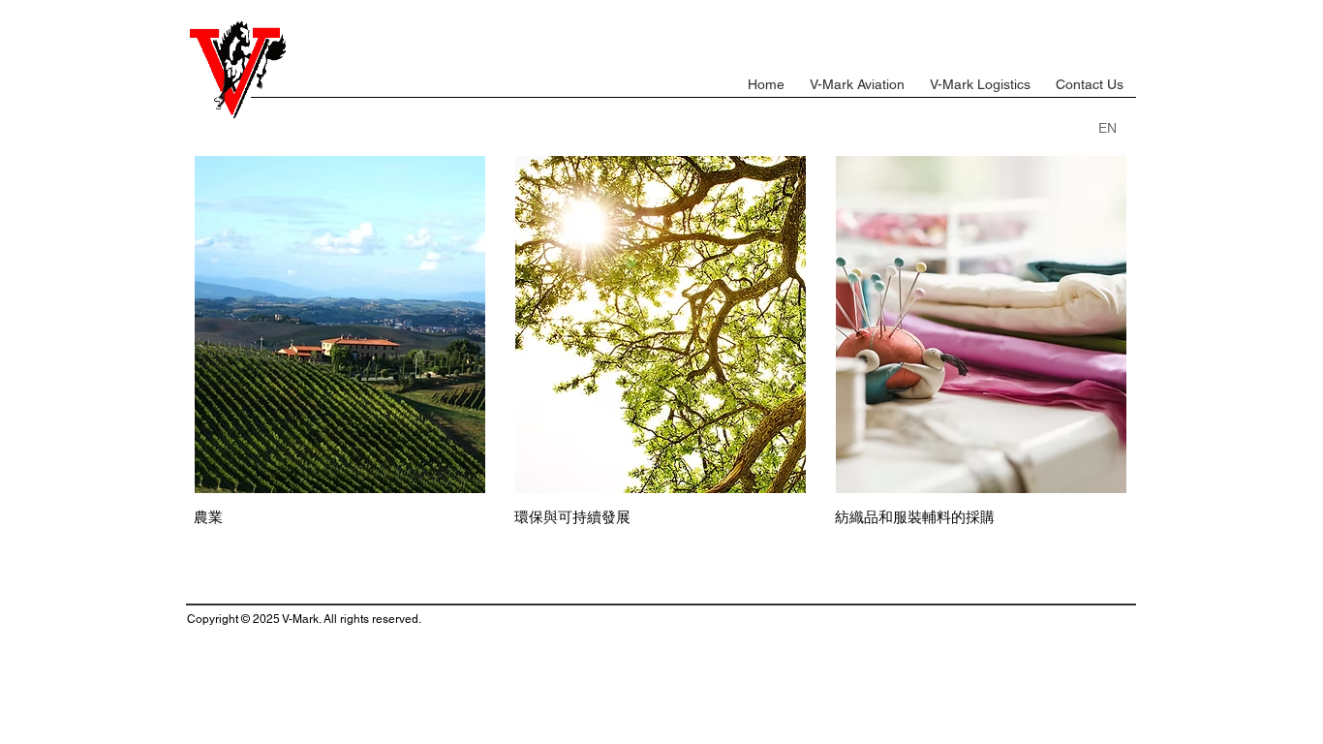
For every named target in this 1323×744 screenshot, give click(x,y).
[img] (981, 341)
